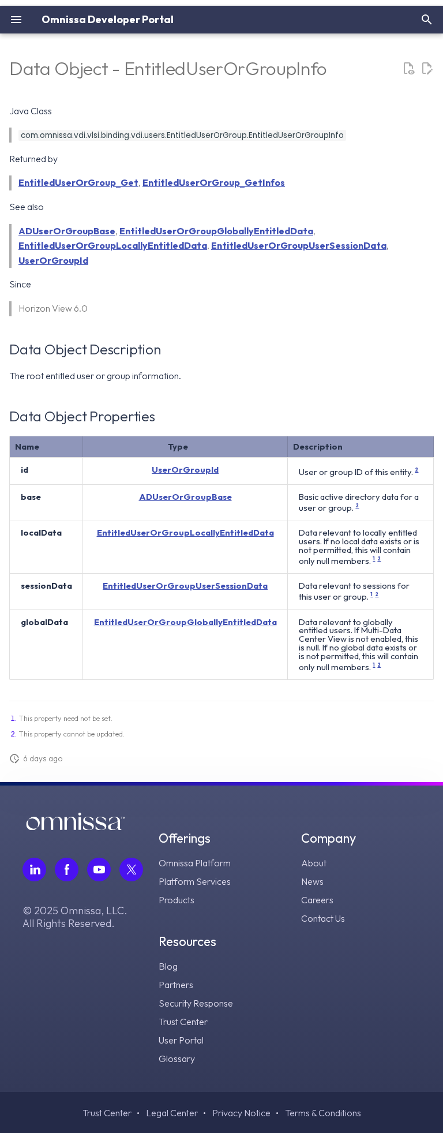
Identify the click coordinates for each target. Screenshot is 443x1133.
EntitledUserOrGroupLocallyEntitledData (112, 245)
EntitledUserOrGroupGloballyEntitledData (216, 231)
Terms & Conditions (323, 1113)
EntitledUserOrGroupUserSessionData (298, 245)
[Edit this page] (427, 68)
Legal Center (172, 1113)
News (312, 881)
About (313, 863)
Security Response (196, 1003)
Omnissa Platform (195, 863)
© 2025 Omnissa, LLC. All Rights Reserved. (74, 917)
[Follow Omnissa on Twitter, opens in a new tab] (131, 869)
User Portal (181, 1040)
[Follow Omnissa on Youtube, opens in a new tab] (99, 869)
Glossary (177, 1058)
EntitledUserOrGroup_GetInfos (213, 182)
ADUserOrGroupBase (66, 231)
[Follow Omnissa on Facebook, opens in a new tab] (66, 869)
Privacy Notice (241, 1113)
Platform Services (195, 881)
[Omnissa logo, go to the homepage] (75, 826)
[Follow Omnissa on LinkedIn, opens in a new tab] (34, 869)
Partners (176, 984)
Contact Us (323, 918)
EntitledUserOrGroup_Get (78, 182)
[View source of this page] (408, 68)
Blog (168, 966)
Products (176, 900)
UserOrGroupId (53, 260)
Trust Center (183, 1021)
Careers (317, 900)
